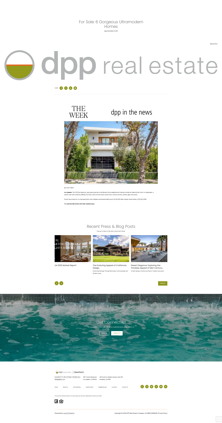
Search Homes (89, 387)
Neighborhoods (102, 387)
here (92, 204)
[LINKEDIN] (165, 386)
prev (57, 283)
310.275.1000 (67, 377)
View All (162, 283)
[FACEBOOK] (147, 386)
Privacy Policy (162, 413)
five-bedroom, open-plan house (87, 192)
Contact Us (125, 387)
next (61, 283)
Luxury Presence (68, 413)
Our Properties (77, 387)
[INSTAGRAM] (156, 386)
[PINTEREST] (151, 386)
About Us (104, 333)
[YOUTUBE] (161, 386)
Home (56, 387)
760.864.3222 (76, 377)
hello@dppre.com (60, 379)
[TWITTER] (142, 386)
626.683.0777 (59, 377)
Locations (114, 387)
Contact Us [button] (117, 333)
